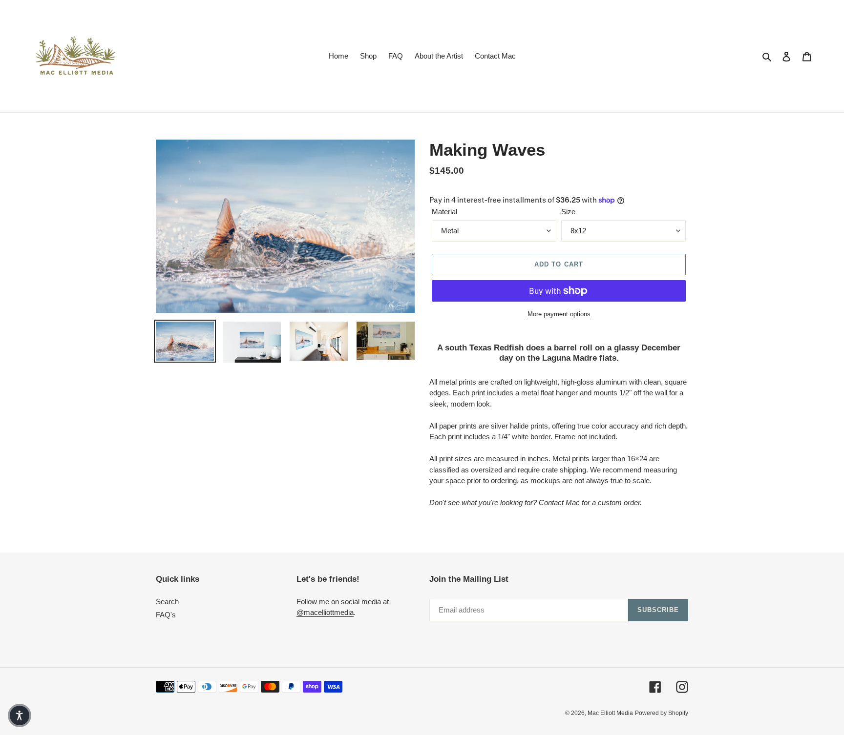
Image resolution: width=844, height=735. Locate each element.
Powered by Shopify (661, 713)
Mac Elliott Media (610, 713)
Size (568, 211)
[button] (19, 715)
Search (167, 601)
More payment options (559, 314)
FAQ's (166, 615)
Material (444, 211)
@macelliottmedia (325, 612)
